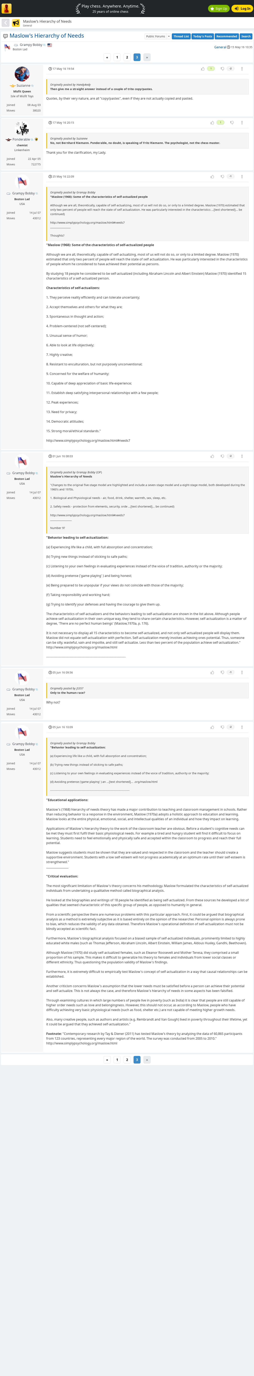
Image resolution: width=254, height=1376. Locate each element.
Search (246, 36)
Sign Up (221, 8)
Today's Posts (202, 36)
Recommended (226, 36)
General (220, 47)
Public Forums (155, 36)
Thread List (181, 36)
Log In (246, 8)
